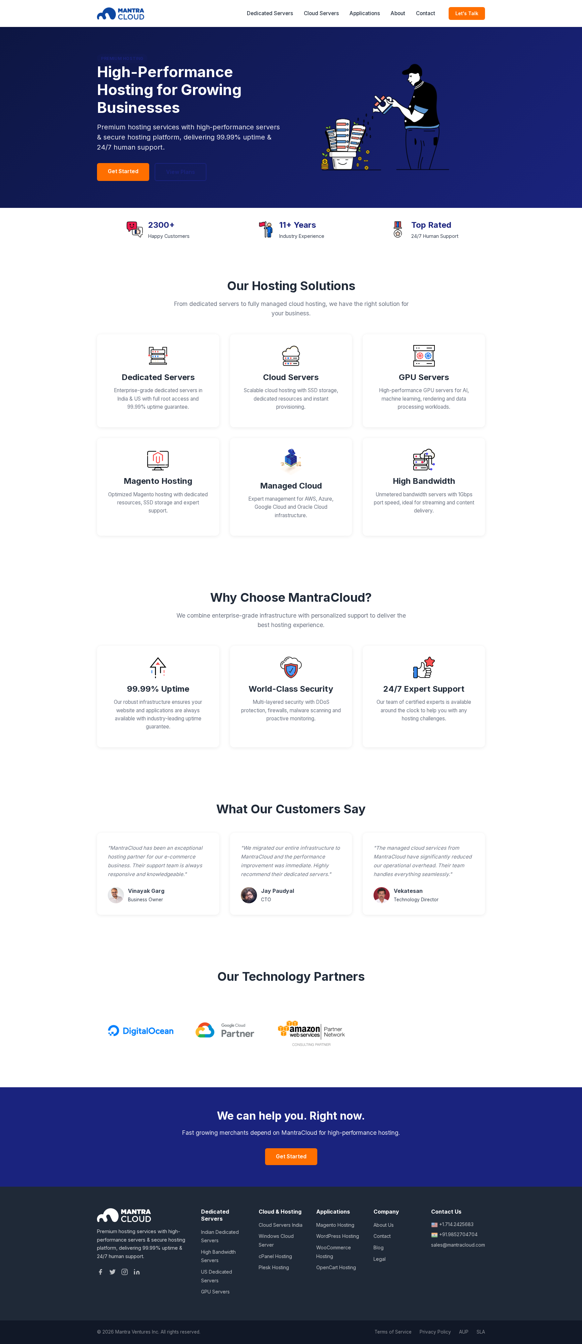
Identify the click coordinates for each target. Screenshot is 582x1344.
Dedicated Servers (270, 13)
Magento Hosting (335, 1225)
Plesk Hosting (274, 1267)
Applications (365, 13)
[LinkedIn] (136, 1273)
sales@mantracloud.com (458, 1245)
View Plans (180, 171)
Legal (380, 1259)
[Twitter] (112, 1273)
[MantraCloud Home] (120, 13)
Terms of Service (393, 1332)
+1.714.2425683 (456, 1224)
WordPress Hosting (337, 1236)
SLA (481, 1332)
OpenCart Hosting (336, 1267)
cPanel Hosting (275, 1256)
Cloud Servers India (280, 1225)
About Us (384, 1225)
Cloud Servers (321, 13)
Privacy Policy (435, 1332)
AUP (463, 1332)
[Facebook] (100, 1273)
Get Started (123, 171)
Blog (379, 1247)
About (398, 13)
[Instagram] (124, 1273)
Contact (425, 13)
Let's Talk (466, 13)
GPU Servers (215, 1291)
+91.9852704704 (458, 1234)
